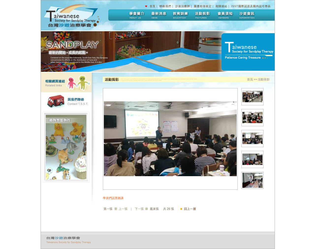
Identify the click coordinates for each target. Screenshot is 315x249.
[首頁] (74, 29)
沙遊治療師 (182, 6)
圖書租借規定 (203, 6)
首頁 (153, 6)
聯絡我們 (165, 6)
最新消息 (158, 15)
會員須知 (225, 15)
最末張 (154, 209)
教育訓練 (180, 15)
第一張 (108, 209)
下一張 (139, 209)
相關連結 (221, 6)
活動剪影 (202, 15)
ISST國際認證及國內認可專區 (251, 6)
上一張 (123, 209)
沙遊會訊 (247, 15)
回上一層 (190, 209)
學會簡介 (136, 15)
